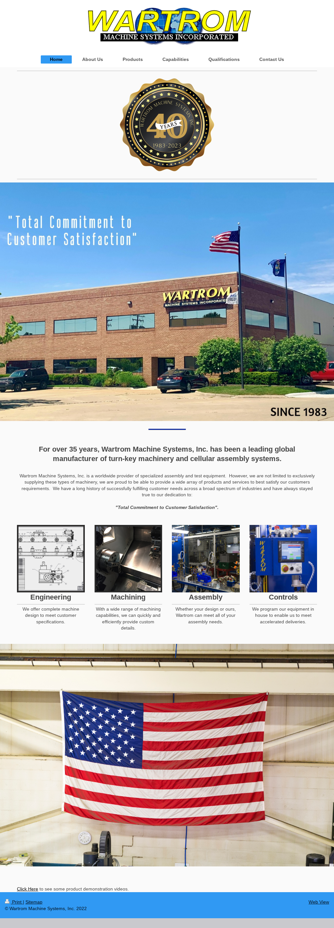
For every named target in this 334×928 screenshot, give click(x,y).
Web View (319, 902)
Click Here (27, 889)
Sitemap (33, 902)
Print (17, 902)
